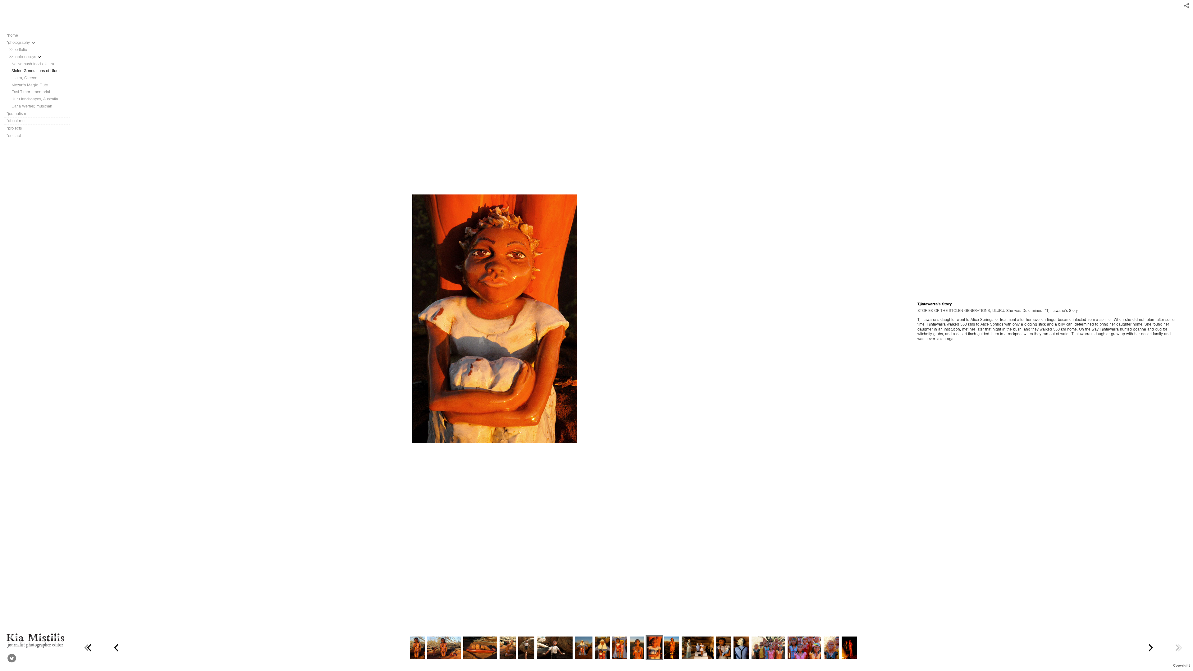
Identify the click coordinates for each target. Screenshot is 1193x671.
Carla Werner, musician (31, 106)
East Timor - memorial (30, 91)
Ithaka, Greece (24, 77)
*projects (14, 128)
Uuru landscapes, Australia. (35, 99)
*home (12, 35)
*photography (19, 42)
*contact (14, 135)
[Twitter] (11, 658)
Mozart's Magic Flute (29, 85)
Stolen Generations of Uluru (35, 70)
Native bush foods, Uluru (32, 64)
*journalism (17, 113)
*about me (16, 120)
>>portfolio (18, 49)
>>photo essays (23, 56)
